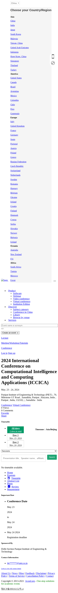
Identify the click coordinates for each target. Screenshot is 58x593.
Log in (4, 353)
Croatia (13, 206)
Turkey (13, 70)
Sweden (13, 179)
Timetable (16, 478)
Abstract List (13, 481)
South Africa (15, 267)
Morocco (14, 276)
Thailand (14, 65)
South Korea (15, 34)
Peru (12, 109)
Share (4, 416)
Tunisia (13, 271)
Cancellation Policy (35, 576)
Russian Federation (18, 162)
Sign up (11, 353)
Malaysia (14, 39)
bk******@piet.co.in (17, 563)
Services (12, 320)
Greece (13, 157)
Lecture (4, 338)
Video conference (21, 298)
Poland (13, 153)
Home (10, 472)
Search (52, 457)
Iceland (13, 242)
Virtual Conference (21, 405)
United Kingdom (17, 126)
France (13, 130)
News (15, 573)
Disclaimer (41, 573)
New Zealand (16, 254)
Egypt (12, 280)
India (12, 25)
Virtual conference (21, 301)
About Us (5, 573)
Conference (6, 348)
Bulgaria (14, 237)
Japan (12, 30)
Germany (14, 135)
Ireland (13, 202)
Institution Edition (21, 304)
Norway (13, 233)
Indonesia (14, 52)
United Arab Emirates (19, 48)
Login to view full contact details (11, 568)
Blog (21, 573)
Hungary (14, 188)
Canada (13, 82)
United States (16, 78)
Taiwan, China (16, 43)
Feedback (30, 573)
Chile (12, 105)
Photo (10, 483)
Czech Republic (16, 166)
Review (15, 486)
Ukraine (13, 197)
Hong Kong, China (18, 56)
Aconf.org (30, 581)
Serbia (13, 224)
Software (17, 293)
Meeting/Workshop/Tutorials (14, 343)
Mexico (13, 96)
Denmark (14, 215)
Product (12, 290)
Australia (14, 250)
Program (11, 475)
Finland (13, 211)
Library (16, 315)
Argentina (14, 91)
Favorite (5, 413)
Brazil (12, 87)
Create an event (9, 333)
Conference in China (23, 312)
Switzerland (15, 171)
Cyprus (13, 220)
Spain (12, 139)
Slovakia (14, 228)
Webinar (17, 296)
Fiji (11, 259)
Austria (13, 148)
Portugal (14, 144)
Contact (50, 576)
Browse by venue (21, 317)
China (12, 21)
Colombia (14, 100)
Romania (14, 184)
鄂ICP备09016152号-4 (12, 589)
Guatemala (14, 113)
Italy (12, 122)
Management (13, 489)
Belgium (14, 193)
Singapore (14, 61)
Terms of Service (17, 576)
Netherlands (15, 175)
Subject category (21, 309)
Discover (12, 306)
